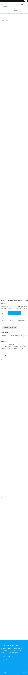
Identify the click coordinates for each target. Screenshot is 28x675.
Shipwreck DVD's (22, 320)
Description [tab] (5, 327)
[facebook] (2, 660)
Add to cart (14, 313)
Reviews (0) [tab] (13, 327)
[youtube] (5, 660)
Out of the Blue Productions (19, 672)
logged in (10, 348)
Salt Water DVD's (12, 320)
